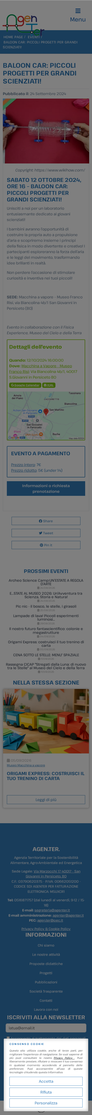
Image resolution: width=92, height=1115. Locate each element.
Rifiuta (46, 1092)
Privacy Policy (64, 1058)
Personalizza (46, 1103)
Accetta (46, 1081)
